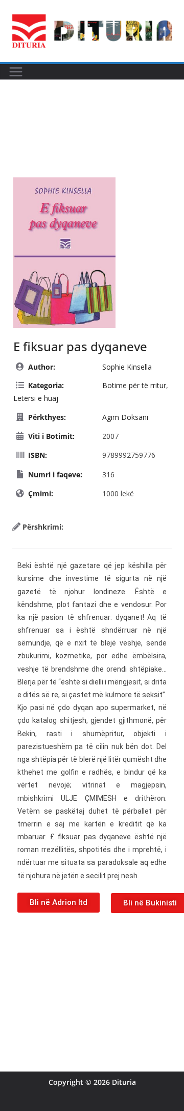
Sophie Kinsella (127, 367)
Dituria (124, 1082)
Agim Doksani (125, 417)
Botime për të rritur (134, 385)
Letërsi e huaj (35, 398)
